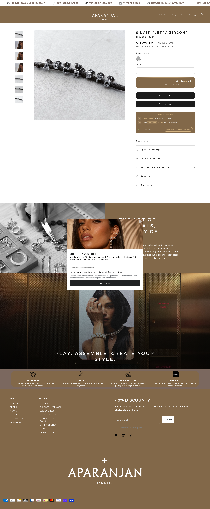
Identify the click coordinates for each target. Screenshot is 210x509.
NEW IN (13, 411)
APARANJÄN (15, 422)
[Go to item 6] (19, 89)
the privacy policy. (135, 428)
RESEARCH (45, 403)
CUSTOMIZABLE (17, 418)
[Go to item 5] (19, 79)
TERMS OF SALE (47, 429)
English (176, 15)
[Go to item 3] (19, 56)
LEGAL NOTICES (47, 411)
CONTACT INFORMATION (51, 407)
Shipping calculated (158, 46)
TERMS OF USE (47, 432)
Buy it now (165, 104)
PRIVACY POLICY (48, 415)
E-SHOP (14, 415)
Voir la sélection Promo (178, 129)
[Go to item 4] (19, 68)
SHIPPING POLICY (48, 425)
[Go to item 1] (19, 34)
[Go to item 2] (19, 45)
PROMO (14, 407)
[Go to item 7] (19, 100)
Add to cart (165, 95)
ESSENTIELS (15, 403)
